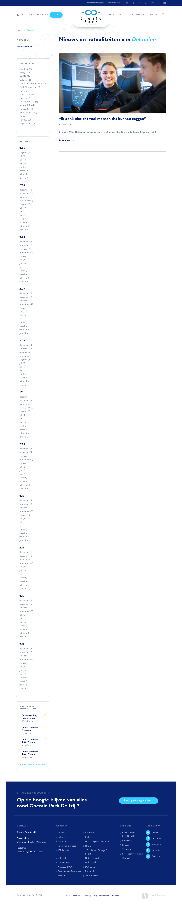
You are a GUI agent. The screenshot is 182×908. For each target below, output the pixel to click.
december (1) (25, 552)
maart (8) (23, 378)
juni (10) (23, 160)
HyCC (23, 91)
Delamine (25, 80)
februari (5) (24, 278)
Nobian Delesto (28, 102)
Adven (61, 833)
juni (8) (22, 212)
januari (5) (24, 178)
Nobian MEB (27, 105)
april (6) (23, 478)
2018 (21, 548)
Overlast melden (113, 3)
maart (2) (23, 681)
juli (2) (22, 467)
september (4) (26, 356)
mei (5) (22, 422)
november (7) (25, 297)
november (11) (26, 193)
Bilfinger (25, 73)
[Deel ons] (153, 3)
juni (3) (22, 619)
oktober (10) (25, 249)
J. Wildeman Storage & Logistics (96, 852)
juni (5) (22, 571)
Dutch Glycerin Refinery (32, 84)
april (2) (23, 426)
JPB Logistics (27, 95)
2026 (22, 148)
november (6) (26, 349)
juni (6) (22, 263)
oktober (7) (24, 197)
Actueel (56, 15)
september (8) (26, 611)
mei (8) (22, 163)
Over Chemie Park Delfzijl (129, 834)
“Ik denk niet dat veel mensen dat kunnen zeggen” (102, 119)
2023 (22, 289)
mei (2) (22, 474)
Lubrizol (25, 98)
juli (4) (22, 415)
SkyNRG (25, 120)
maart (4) (23, 481)
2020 (22, 444)
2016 (21, 644)
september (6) (26, 563)
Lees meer (64, 140)
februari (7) (24, 226)
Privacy (88, 896)
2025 (22, 185)
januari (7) (24, 437)
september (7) (26, 201)
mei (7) (22, 215)
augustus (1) (24, 256)
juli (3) (22, 156)
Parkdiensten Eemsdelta (69, 871)
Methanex (90, 867)
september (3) (26, 408)
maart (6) (23, 223)
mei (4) (22, 371)
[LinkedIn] (146, 3)
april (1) (23, 678)
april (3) (23, 271)
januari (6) (24, 230)
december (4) (26, 345)
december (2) (26, 649)
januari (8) (24, 282)
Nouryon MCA (28, 113)
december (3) (26, 294)
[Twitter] (127, 3)
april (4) (23, 167)
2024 (22, 237)
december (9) (26, 397)
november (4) (26, 452)
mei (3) (22, 674)
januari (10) (24, 589)
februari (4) (24, 381)
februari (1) (24, 485)
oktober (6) (24, 352)
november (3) (26, 401)
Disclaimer (77, 896)
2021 (21, 392)
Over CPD (42, 15)
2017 (21, 596)
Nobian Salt (26, 109)
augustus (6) (25, 153)
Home (18, 15)
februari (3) (24, 633)
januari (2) (24, 637)
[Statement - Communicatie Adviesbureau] (145, 896)
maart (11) (23, 171)
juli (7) (22, 312)
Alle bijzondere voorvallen (32, 765)
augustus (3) (25, 204)
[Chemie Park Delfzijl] (91, 14)
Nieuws (125, 845)
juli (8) (22, 567)
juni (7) (22, 471)
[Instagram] (140, 3)
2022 (22, 341)
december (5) (26, 190)
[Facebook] (133, 3)
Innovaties (127, 841)
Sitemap (115, 896)
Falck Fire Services (30, 87)
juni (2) (22, 522)
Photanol (25, 116)
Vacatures (115, 15)
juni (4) (22, 367)
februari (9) (24, 174)
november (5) (26, 245)
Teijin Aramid (27, 124)
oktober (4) (24, 404)
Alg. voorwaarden (101, 896)
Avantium (25, 69)
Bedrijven (28, 15)
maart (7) (23, 326)
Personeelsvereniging (95, 3)
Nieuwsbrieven (25, 47)
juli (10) (22, 208)
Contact (154, 15)
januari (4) (24, 385)
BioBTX (24, 76)
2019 (21, 496)
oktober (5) (24, 301)
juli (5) (22, 260)
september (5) (26, 253)
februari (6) (24, 585)
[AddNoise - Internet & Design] (159, 897)
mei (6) (22, 267)
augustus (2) (25, 515)
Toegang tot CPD (135, 15)
